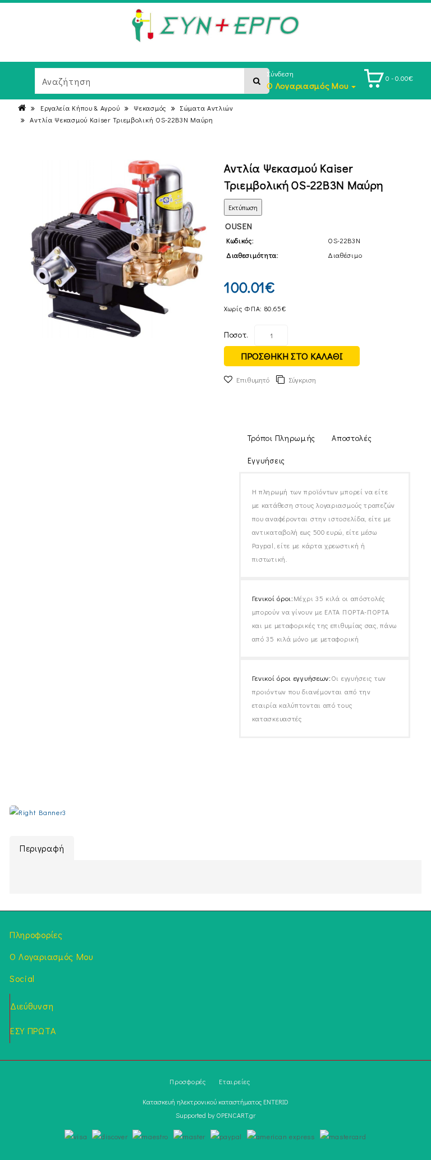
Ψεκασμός (150, 107)
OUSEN (239, 225)
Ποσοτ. (236, 334)
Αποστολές (352, 438)
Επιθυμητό (252, 379)
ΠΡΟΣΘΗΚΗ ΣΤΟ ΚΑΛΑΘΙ (292, 355)
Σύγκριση (302, 379)
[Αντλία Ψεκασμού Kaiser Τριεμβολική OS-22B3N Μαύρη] (118, 249)
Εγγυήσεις (266, 460)
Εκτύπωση (243, 207)
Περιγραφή (42, 848)
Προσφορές (187, 1081)
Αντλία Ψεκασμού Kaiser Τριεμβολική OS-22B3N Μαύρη (121, 119)
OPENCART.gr (235, 1115)
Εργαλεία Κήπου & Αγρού (80, 107)
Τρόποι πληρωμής (281, 438)
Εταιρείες (234, 1081)
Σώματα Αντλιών (206, 107)
